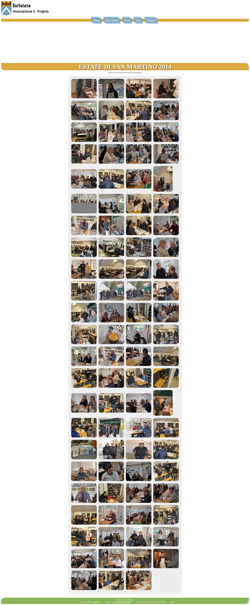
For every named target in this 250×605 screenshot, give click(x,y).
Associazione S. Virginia (125, 600)
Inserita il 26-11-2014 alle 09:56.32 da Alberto (125, 73)
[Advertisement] (125, 41)
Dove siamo (111, 20)
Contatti (151, 20)
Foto (138, 20)
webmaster (96, 602)
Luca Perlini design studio (121, 602)
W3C (173, 602)
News (127, 20)
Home (96, 20)
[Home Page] (25, 15)
